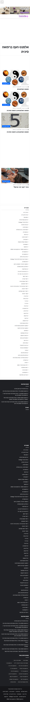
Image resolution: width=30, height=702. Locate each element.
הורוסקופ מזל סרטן (13, 673)
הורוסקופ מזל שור (24, 679)
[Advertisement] (15, 149)
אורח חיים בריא (24, 214)
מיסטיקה (26, 330)
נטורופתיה (18, 691)
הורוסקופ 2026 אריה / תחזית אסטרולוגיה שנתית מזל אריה (15, 638)
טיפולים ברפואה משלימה (22, 266)
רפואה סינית (25, 370)
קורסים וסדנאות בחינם (23, 355)
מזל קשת (26, 315)
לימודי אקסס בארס (24, 281)
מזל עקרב (26, 313)
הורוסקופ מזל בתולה (24, 668)
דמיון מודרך (25, 239)
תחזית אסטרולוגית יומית (23, 682)
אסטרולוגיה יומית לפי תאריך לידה (21, 663)
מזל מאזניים (25, 308)
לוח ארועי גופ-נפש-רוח (23, 274)
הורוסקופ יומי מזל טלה (23, 665)
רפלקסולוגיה (25, 372)
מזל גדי (26, 301)
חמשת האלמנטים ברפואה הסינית (18, 110)
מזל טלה (26, 306)
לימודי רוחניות (25, 288)
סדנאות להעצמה (24, 335)
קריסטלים (25, 360)
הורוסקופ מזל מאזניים (23, 673)
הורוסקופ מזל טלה (14, 671)
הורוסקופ (26, 246)
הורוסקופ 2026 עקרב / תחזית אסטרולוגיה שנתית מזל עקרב (15, 649)
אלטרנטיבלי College (23, 222)
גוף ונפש (26, 234)
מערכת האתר (25, 86)
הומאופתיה (25, 244)
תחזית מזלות (13, 682)
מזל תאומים (25, 320)
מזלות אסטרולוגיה (24, 323)
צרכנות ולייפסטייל (24, 345)
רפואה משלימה (24, 367)
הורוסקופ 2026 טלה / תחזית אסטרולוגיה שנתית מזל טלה (15, 391)
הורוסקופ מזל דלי (24, 671)
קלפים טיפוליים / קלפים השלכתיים (20, 357)
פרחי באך (26, 340)
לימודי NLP (25, 276)
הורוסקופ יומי (25, 251)
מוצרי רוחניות (25, 293)
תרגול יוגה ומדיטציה (23, 375)
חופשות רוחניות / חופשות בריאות (21, 264)
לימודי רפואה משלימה (23, 291)
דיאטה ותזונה (25, 237)
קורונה (26, 350)
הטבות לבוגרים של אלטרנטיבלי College (19, 259)
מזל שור (26, 318)
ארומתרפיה (25, 232)
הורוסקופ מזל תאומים (13, 679)
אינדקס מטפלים (22, 696)
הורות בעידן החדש (24, 256)
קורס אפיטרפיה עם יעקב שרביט (21, 388)
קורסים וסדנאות (24, 352)
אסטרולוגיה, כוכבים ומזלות (22, 229)
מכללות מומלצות (24, 333)
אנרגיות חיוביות (24, 224)
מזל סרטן (26, 310)
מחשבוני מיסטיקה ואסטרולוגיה (21, 325)
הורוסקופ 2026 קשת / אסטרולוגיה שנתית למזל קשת (16, 651)
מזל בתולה (25, 298)
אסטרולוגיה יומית (17, 660)
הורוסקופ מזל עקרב (24, 676)
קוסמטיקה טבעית (24, 347)
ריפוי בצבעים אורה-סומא (22, 365)
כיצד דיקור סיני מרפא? (21, 187)
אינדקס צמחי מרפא (23, 219)
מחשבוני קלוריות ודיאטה (23, 328)
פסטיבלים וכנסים (24, 338)
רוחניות (26, 362)
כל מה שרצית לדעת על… (22, 271)
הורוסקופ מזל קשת (14, 676)
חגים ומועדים (25, 261)
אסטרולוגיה (25, 227)
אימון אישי (26, 217)
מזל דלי (26, 303)
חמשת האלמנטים (23, 89)
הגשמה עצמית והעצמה (23, 242)
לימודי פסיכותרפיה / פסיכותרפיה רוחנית (19, 286)
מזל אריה (26, 296)
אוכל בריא (25, 212)
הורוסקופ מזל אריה (12, 665)
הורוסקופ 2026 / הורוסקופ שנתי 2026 (19, 249)
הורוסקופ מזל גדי (13, 668)
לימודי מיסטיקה (24, 283)
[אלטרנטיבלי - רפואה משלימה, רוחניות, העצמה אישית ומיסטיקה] (22, 16)
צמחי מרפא (25, 342)
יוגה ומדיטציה (25, 269)
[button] (2, 2)
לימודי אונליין (25, 278)
